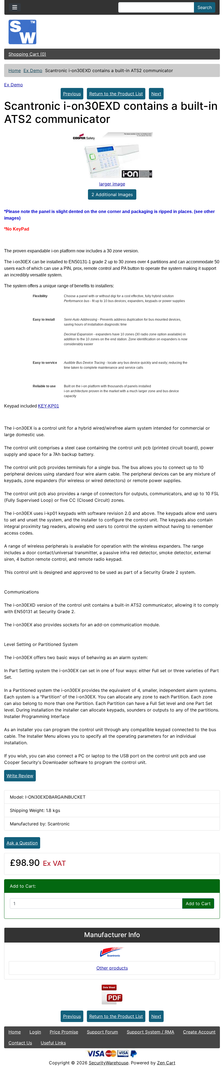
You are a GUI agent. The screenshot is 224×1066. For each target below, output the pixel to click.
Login (35, 1032)
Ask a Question (22, 843)
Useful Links (53, 1043)
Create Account (199, 1032)
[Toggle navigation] (15, 7)
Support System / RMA (150, 1032)
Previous (72, 93)
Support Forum (102, 1032)
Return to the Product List (116, 93)
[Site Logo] (112, 32)
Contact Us (20, 1043)
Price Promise (64, 1032)
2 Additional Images (112, 194)
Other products (112, 968)
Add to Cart (198, 903)
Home (14, 70)
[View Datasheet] (112, 994)
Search (205, 7)
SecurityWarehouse (108, 1062)
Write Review (20, 775)
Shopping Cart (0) (27, 54)
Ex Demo (32, 70)
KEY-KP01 (48, 406)
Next (156, 93)
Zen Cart (166, 1062)
